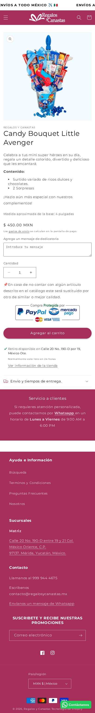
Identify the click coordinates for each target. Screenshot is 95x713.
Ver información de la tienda (33, 366)
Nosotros (17, 504)
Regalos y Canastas (37, 708)
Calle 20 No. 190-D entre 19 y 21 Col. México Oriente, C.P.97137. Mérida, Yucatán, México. (41, 546)
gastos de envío (19, 231)
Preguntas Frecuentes (28, 493)
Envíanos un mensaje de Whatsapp (41, 603)
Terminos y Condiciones (30, 483)
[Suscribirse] (80, 635)
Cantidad (10, 263)
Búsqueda (18, 472)
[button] (6, 17)
